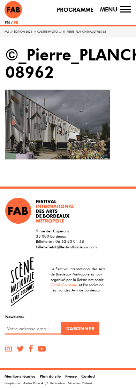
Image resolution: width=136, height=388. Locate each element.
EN (7, 22)
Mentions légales (20, 376)
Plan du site (50, 376)
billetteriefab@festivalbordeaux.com (66, 246)
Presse (71, 376)
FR (16, 22)
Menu (109, 9)
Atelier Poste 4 (33, 383)
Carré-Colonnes (64, 284)
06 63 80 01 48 (69, 241)
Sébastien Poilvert (80, 383)
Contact (88, 376)
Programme (75, 10)
